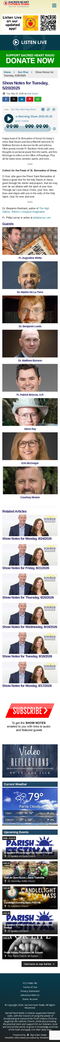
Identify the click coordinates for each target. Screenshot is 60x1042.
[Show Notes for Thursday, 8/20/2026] (30, 584)
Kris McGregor (30, 463)
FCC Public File (30, 983)
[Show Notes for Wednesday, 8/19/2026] (30, 613)
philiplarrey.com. (42, 217)
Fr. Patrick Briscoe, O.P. (30, 394)
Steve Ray (30, 428)
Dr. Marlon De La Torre (30, 292)
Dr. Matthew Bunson (30, 360)
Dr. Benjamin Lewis (30, 326)
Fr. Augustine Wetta (30, 257)
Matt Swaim (32, 93)
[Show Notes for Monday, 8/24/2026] (30, 525)
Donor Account (30, 999)
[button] (54, 5)
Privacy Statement (30, 991)
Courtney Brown (30, 497)
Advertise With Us (30, 995)
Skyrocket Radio (38, 1034)
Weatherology (47, 1037)
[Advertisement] (30, 23)
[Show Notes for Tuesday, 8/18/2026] (30, 643)
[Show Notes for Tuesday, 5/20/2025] (30, 241)
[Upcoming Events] (30, 847)
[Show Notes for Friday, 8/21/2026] (30, 555)
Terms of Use (30, 987)
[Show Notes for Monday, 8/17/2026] (30, 672)
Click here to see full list (38, 964)
